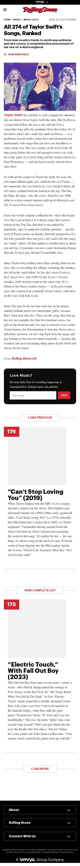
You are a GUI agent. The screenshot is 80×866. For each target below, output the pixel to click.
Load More (40, 768)
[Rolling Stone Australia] (40, 11)
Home (7, 20)
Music (17, 20)
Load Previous (40, 417)
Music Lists (31, 20)
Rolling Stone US (23, 358)
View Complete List (40, 590)
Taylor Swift (13, 115)
